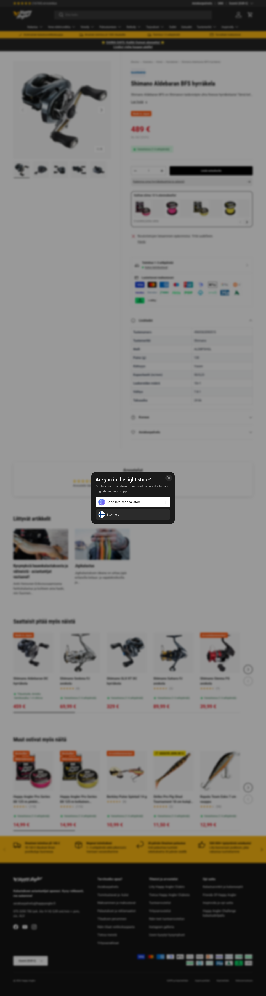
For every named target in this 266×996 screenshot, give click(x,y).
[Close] (168, 478)
